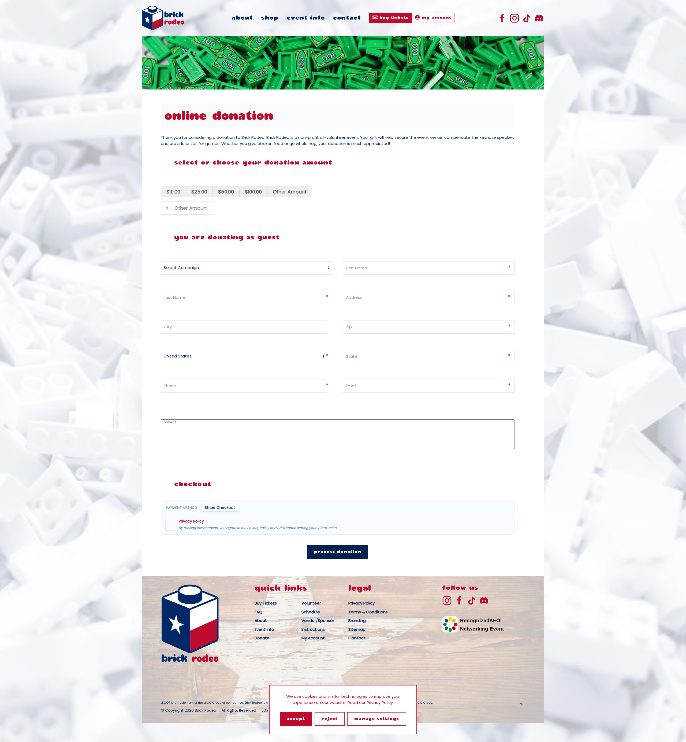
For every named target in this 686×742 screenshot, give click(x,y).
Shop (269, 18)
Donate (262, 638)
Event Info (306, 18)
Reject (330, 719)
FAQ (258, 612)
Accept (296, 719)
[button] (521, 704)
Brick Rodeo (205, 710)
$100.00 (253, 191)
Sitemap (357, 629)
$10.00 (173, 191)
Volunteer (311, 603)
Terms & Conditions (368, 612)
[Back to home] (163, 18)
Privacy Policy (191, 521)
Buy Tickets (393, 18)
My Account (435, 18)
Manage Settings (376, 719)
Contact (347, 18)
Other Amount (290, 191)
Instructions (313, 629)
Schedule (310, 612)
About (242, 18)
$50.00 (226, 191)
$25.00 (199, 191)
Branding (357, 620)
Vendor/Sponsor (317, 620)
